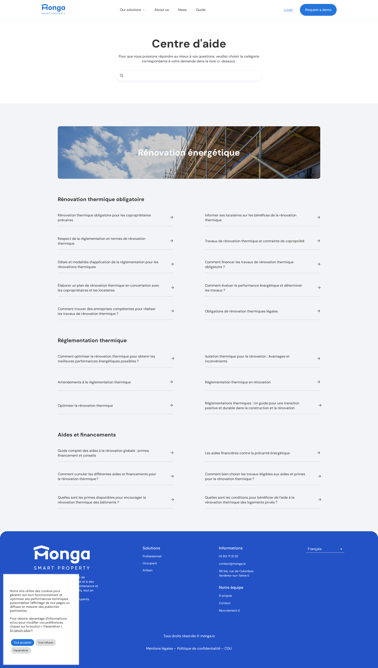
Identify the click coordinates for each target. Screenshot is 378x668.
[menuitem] (325, 549)
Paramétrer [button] (21, 650)
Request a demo (318, 9)
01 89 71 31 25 (228, 556)
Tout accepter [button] (23, 642)
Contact (224, 603)
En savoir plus (20, 630)
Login (288, 10)
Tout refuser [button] (45, 642)
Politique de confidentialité (199, 648)
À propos (225, 596)
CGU (228, 648)
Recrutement (228, 610)
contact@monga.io (232, 564)
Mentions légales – (161, 648)
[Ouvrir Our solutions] (144, 10)
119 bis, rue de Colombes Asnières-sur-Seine (236, 573)
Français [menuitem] (315, 549)
